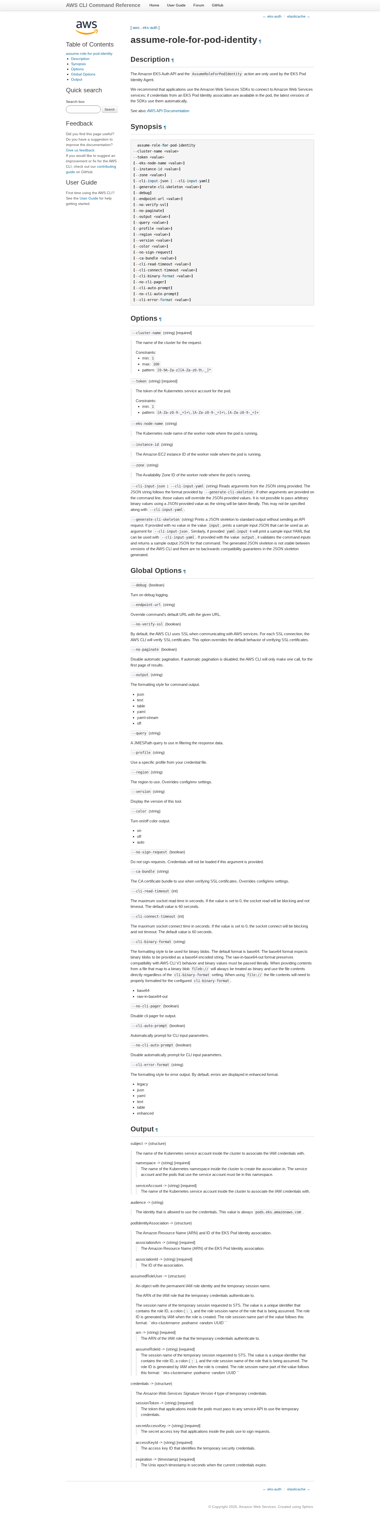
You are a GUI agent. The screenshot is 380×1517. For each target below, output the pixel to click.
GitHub (217, 5)
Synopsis (78, 64)
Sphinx (307, 1507)
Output (76, 79)
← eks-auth (272, 16)
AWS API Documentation (168, 111)
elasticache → (298, 16)
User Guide (176, 5)
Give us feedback (80, 150)
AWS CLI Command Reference (103, 5)
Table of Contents (90, 44)
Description (80, 59)
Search (110, 109)
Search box (75, 101)
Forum (198, 5)
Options (77, 69)
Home (154, 5)
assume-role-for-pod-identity (89, 53)
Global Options (83, 74)
